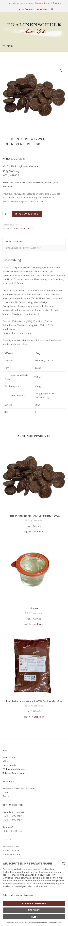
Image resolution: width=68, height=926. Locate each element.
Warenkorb (44, 8)
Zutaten (29, 228)
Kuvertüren (19, 228)
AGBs (5, 761)
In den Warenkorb (26, 214)
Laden (5, 792)
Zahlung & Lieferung (13, 772)
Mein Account (26, 8)
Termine (57, 2)
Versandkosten (30, 166)
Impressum (8, 757)
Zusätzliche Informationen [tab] (24, 248)
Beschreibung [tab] (15, 241)
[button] (60, 70)
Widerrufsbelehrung (13, 768)
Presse (6, 796)
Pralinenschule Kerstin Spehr (18, 788)
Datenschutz (9, 765)
